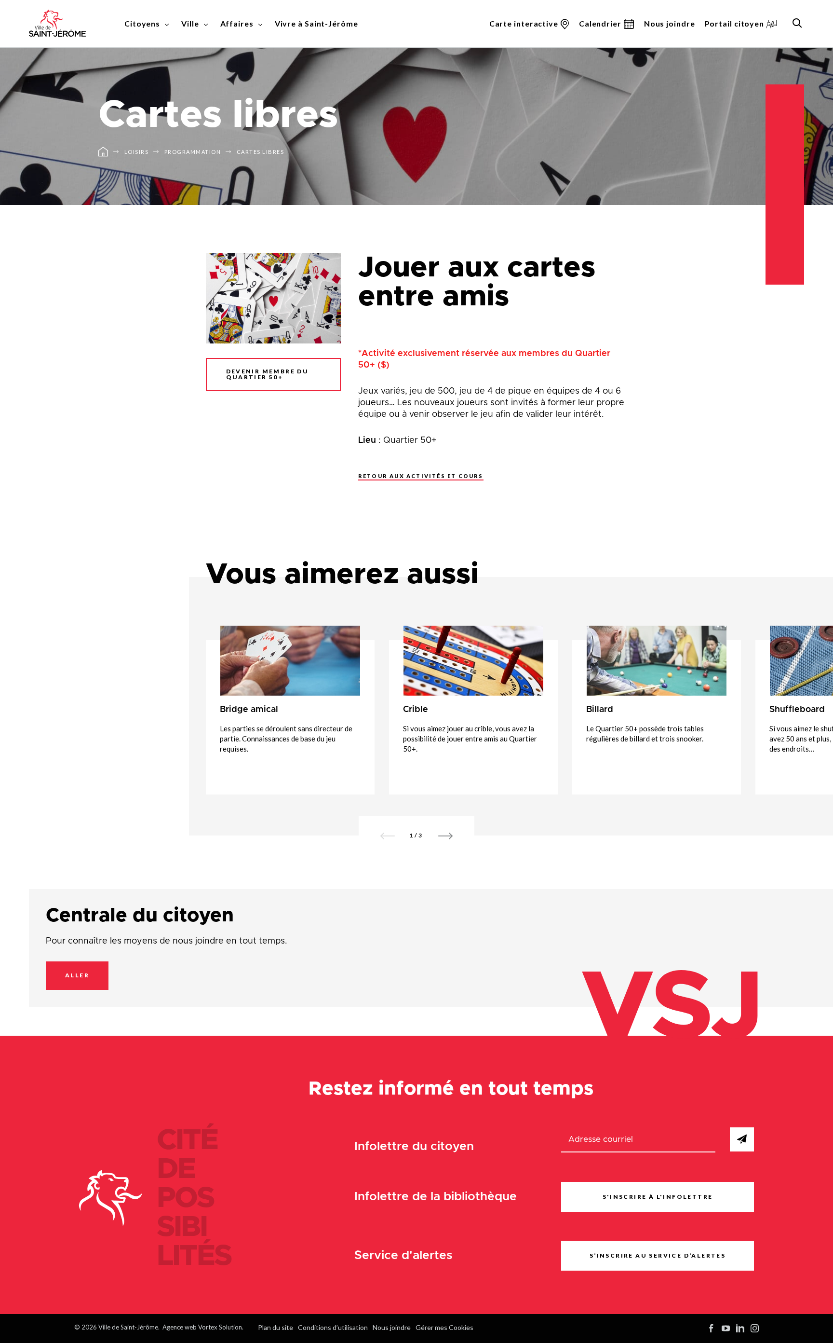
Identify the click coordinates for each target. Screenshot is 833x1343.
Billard (599, 709)
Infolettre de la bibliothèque (435, 1197)
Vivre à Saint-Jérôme (316, 23)
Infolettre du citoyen (414, 1146)
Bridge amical (249, 709)
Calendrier (600, 23)
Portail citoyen (735, 23)
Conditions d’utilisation (333, 1327)
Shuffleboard (797, 709)
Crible (415, 709)
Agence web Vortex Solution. (202, 1327)
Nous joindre (669, 23)
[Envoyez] (742, 1139)
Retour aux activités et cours (421, 476)
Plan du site (275, 1327)
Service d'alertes (403, 1255)
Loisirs (136, 151)
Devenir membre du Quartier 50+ (267, 374)
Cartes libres (260, 151)
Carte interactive (523, 23)
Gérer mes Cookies (444, 1327)
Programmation (192, 151)
